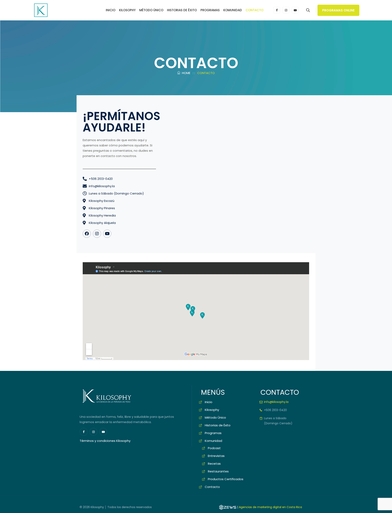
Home (185, 73)
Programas (210, 10)
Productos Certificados (225, 479)
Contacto (254, 10)
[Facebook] (87, 234)
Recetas (214, 463)
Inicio (110, 10)
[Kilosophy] (41, 10)
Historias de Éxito (182, 10)
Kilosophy (127, 10)
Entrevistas (216, 456)
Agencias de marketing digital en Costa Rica (270, 507)
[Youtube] (107, 234)
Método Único (151, 10)
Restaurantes (218, 471)
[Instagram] (97, 234)
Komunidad (232, 10)
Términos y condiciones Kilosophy (105, 441)
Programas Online (338, 10)
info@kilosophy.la (276, 402)
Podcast (214, 448)
